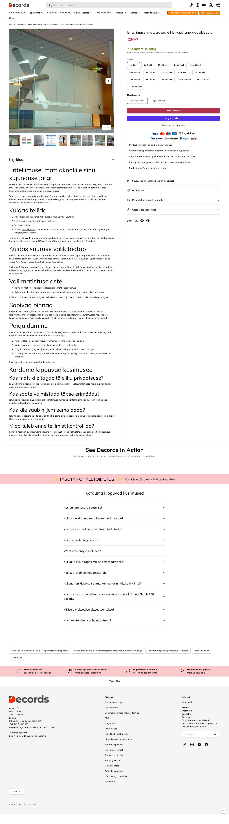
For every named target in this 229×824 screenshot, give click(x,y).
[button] (218, 5)
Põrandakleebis (103, 12)
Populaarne (34, 12)
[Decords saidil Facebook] (206, 744)
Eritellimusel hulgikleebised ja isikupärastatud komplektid (44, 24)
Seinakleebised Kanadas (117, 734)
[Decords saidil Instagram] (192, 744)
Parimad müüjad (17, 12)
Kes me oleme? (112, 707)
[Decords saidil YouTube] (199, 744)
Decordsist (16, 657)
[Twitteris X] (136, 220)
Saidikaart (110, 781)
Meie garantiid (112, 765)
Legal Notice (111, 728)
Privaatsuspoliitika (114, 744)
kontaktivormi (28, 229)
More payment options (173, 125)
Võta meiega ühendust (116, 776)
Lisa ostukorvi (173, 110)
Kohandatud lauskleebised (182, 12)
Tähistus (118, 12)
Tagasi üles (114, 681)
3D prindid (52, 12)
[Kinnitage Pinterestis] (148, 220)
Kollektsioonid (21, 24)
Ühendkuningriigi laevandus (118, 739)
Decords (18, 804)
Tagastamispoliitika (114, 755)
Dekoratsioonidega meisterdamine (122, 712)
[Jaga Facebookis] (142, 220)
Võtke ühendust (201, 650)
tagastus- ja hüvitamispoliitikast (76, 435)
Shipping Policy (112, 760)
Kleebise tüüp (150, 12)
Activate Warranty (114, 771)
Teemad (133, 12)
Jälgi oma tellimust (114, 749)
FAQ (107, 718)
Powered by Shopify (29, 804)
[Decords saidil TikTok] (185, 744)
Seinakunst (65, 12)
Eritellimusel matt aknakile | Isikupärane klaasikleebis (78, 24)
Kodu (11, 24)
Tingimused (110, 723)
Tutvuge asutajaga (114, 702)
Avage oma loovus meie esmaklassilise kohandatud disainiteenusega (108, 650)
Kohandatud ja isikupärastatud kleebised (168, 650)
